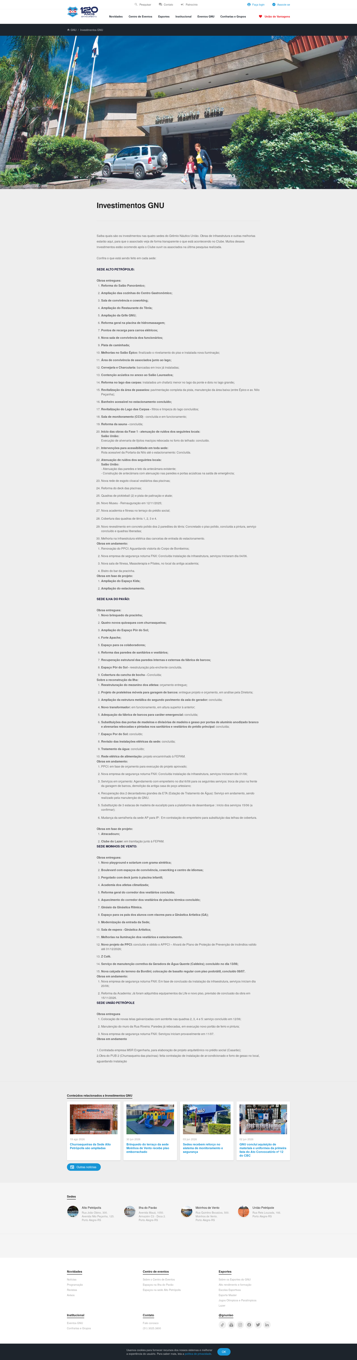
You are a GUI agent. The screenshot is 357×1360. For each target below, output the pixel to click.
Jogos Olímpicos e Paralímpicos (237, 1300)
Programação (75, 1284)
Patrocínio (192, 4)
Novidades (116, 16)
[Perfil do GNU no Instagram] (240, 1325)
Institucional (184, 16)
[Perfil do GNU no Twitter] (258, 1325)
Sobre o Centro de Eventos (159, 1279)
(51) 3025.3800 (152, 1328)
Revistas (72, 1290)
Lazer (222, 1305)
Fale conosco (151, 1323)
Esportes (164, 16)
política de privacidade (198, 1354)
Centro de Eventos (140, 16)
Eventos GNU (205, 16)
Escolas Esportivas (230, 1290)
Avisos (71, 1295)
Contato (168, 4)
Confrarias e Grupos (233, 16)
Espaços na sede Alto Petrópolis (162, 1290)
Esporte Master (228, 1295)
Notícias (71, 1279)
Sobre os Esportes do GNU (235, 1279)
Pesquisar (145, 4)
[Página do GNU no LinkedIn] (267, 1325)
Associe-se (283, 4)
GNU (73, 30)
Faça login (258, 4)
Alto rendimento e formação (235, 1284)
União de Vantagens (277, 16)
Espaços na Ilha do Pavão (158, 1284)
